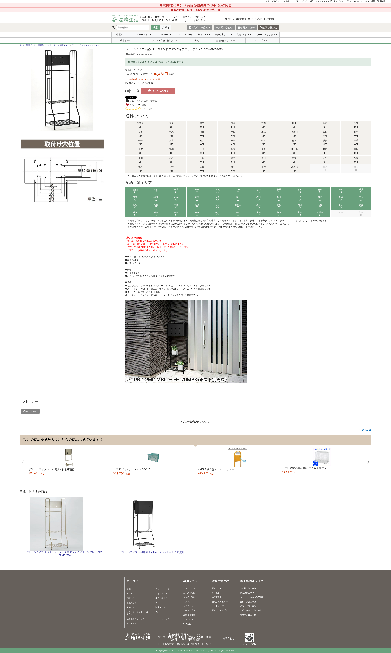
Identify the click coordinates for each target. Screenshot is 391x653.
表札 (196, 40)
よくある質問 (256, 18)
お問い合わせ (225, 27)
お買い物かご (270, 27)
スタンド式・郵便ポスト (58, 45)
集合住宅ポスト (222, 34)
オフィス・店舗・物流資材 (162, 40)
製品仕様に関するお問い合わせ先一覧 (197, 9)
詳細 (164, 27)
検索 (155, 27)
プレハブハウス (261, 40)
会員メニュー (247, 27)
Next (368, 462)
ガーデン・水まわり (265, 34)
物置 (118, 34)
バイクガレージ (185, 34)
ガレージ (165, 34)
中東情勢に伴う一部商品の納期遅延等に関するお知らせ (197, 5)
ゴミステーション (140, 34)
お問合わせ (229, 638)
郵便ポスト (203, 34)
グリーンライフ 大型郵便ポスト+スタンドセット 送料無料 (152, 552)
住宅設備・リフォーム (226, 40)
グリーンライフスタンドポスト (85, 45)
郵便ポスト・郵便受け (36, 45)
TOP (22, 45)
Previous (23, 462)
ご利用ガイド (271, 18)
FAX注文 (231, 18)
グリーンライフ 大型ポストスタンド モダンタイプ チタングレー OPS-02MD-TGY (65, 554)
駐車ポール (125, 40)
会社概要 (242, 18)
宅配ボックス (243, 34)
